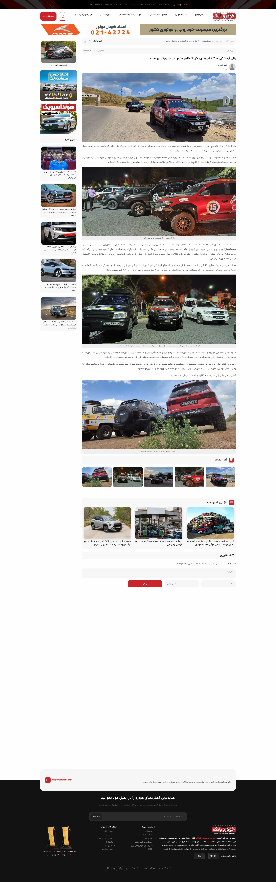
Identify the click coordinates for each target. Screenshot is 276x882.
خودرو (230, 245)
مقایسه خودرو (180, 14)
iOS (199, 856)
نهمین (61, 855)
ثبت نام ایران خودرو (163, 4)
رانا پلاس (134, 4)
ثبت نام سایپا (149, 4)
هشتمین (68, 855)
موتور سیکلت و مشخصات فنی (129, 14)
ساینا (141, 4)
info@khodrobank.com (62, 780)
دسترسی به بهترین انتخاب (206, 838)
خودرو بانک (230, 41)
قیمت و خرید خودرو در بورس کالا (101, 4)
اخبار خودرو (199, 14)
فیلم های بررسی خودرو (83, 14)
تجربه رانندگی (105, 14)
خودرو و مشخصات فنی (158, 14)
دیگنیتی (126, 4)
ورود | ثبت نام (48, 16)
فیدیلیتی (118, 4)
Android (213, 856)
